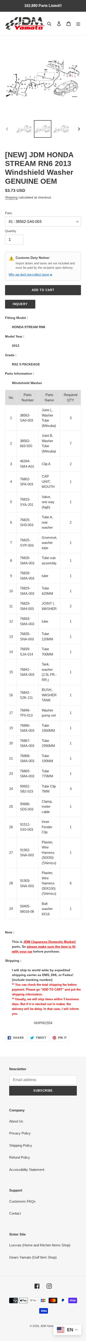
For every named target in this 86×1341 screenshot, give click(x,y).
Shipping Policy (20, 1145)
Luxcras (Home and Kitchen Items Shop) (39, 1245)
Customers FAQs (22, 1201)
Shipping (11, 197)
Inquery (20, 304)
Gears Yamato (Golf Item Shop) (33, 1257)
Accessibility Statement (26, 1170)
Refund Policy (19, 1157)
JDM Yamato (48, 1326)
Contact (15, 1213)
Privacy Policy (20, 1133)
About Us (16, 1121)
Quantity (10, 231)
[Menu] (78, 24)
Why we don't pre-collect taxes (30, 274)
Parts (8, 213)
